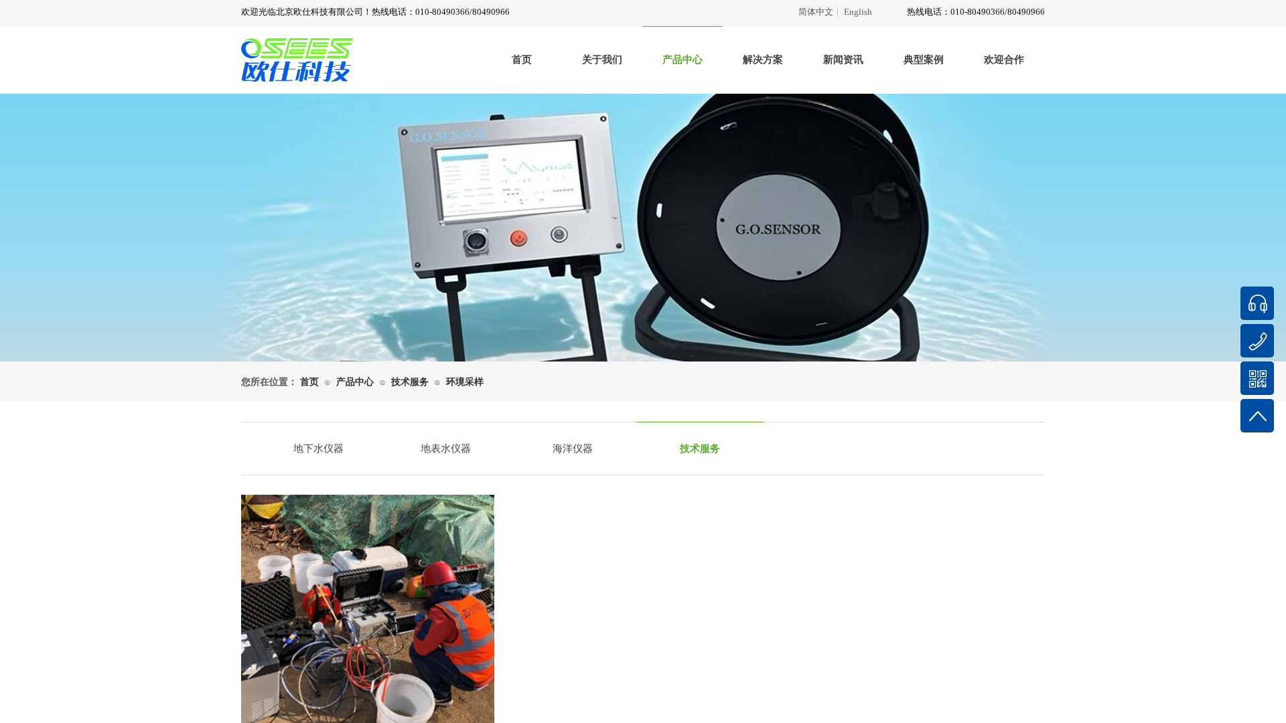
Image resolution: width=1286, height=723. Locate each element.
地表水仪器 (446, 448)
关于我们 (602, 59)
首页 (522, 59)
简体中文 (815, 12)
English (858, 12)
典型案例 (924, 59)
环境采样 (465, 382)
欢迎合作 (1004, 59)
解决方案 (763, 59)
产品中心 (682, 59)
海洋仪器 (573, 448)
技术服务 (410, 382)
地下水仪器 (318, 448)
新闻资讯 (843, 59)
